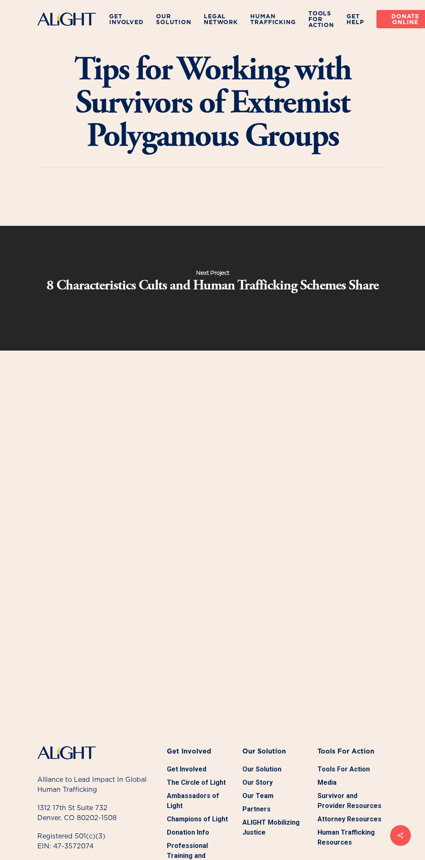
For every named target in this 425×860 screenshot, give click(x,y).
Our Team (258, 796)
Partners (256, 809)
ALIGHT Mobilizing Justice (271, 827)
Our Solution (261, 769)
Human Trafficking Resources (346, 837)
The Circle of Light (196, 782)
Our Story (257, 782)
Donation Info (188, 832)
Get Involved (186, 769)
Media (327, 782)
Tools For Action (344, 769)
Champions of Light (197, 819)
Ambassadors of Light (193, 801)
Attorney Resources (349, 819)
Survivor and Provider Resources (349, 801)
